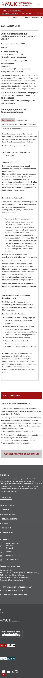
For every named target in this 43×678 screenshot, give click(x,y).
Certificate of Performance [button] (12, 128)
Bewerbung (15, 11)
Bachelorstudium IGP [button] (10, 124)
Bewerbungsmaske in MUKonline (16, 438)
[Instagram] (16, 651)
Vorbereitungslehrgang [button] (28, 124)
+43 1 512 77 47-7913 (13, 555)
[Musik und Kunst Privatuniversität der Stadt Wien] (20, 3)
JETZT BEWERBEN (12, 396)
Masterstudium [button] (21, 120)
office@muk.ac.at (12, 559)
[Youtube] (7, 651)
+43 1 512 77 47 (11, 552)
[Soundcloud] (12, 651)
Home (4, 11)
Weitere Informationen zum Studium (21, 454)
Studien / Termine (10, 14)
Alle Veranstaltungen (31, 18)
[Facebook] (2, 651)
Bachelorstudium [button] (8, 120)
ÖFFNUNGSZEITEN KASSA (13, 591)
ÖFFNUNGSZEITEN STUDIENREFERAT (17, 587)
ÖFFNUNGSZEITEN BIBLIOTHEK (15, 594)
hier (30, 142)
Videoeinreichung (16, 54)
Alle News (13, 18)
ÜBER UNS (6, 498)
